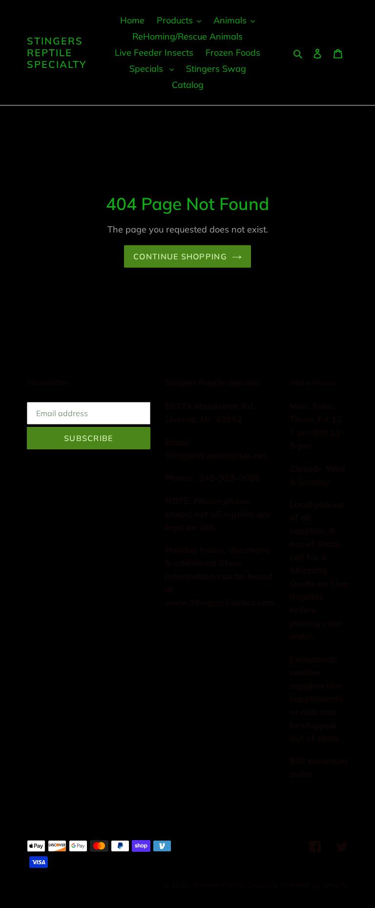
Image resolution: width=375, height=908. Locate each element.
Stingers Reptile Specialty (56, 52)
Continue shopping (180, 256)
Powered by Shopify (314, 884)
